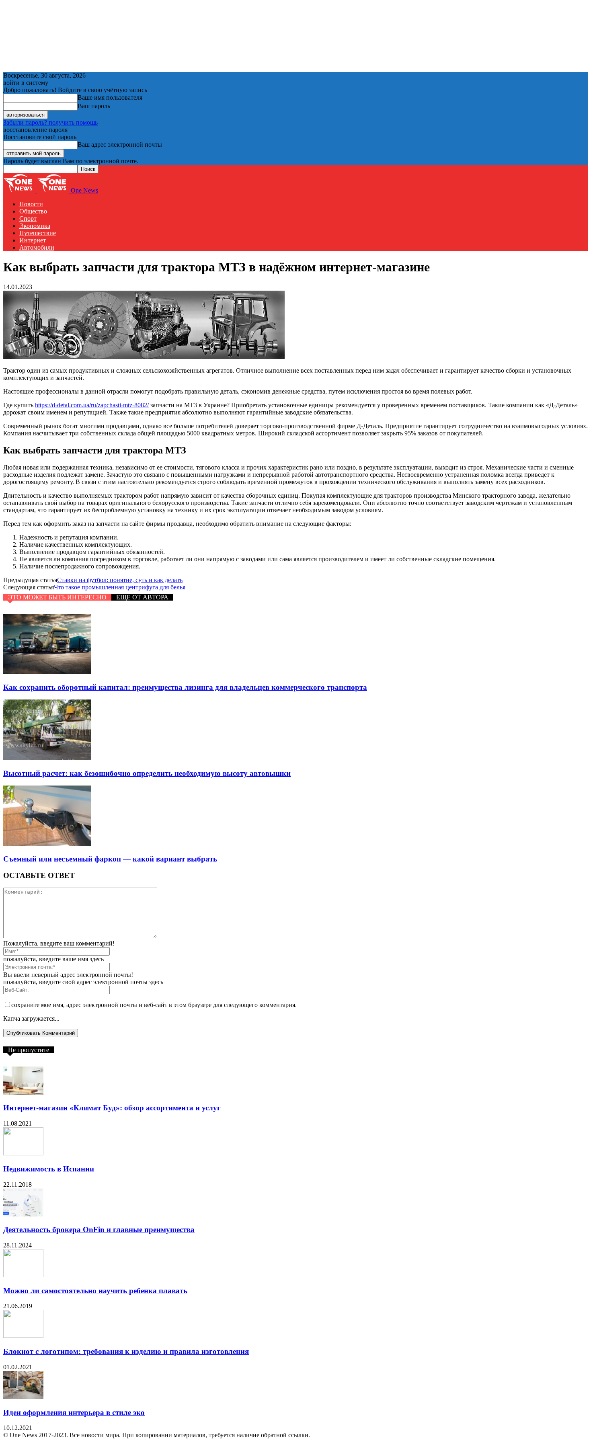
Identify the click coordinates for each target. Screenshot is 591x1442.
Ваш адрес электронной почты (120, 144)
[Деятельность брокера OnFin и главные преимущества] (23, 1214)
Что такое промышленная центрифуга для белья (119, 587)
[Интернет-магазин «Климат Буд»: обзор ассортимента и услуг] (23, 1092)
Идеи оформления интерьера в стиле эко (74, 1412)
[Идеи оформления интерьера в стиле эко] (23, 1396)
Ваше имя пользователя (110, 97)
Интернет (32, 240)
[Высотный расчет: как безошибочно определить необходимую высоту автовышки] (47, 757)
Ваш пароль (94, 106)
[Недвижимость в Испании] (23, 1153)
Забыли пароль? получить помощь (50, 122)
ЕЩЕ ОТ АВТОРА (142, 597)
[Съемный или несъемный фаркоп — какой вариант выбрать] (47, 843)
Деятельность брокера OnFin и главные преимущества (99, 1229)
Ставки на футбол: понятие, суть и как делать (120, 579)
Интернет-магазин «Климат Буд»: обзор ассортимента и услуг (112, 1108)
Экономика (34, 225)
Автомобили (36, 247)
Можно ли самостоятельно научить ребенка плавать (95, 1290)
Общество (33, 211)
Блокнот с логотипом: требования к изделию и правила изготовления (126, 1351)
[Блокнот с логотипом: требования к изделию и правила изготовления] (23, 1335)
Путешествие (37, 233)
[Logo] (20, 190)
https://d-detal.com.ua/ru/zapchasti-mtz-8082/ (92, 405)
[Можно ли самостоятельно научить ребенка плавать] (23, 1275)
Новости (31, 204)
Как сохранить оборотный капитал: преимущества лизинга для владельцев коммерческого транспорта (185, 687)
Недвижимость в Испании (48, 1169)
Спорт (28, 218)
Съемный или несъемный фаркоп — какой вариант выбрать (110, 859)
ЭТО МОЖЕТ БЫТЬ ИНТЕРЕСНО (57, 597)
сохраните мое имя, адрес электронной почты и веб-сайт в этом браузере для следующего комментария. (154, 1004)
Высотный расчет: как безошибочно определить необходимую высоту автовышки (147, 773)
